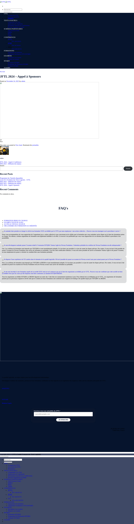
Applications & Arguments (15, 24)
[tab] (16, 220)
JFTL (10, 39)
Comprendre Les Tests (14, 22)
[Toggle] (3, 231)
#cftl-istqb (5, 399)
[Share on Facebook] (12, 143)
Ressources (11, 19)
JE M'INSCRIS (63, 420)
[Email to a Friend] (27, 143)
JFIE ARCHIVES (16, 45)
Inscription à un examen (14, 57)
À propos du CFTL (13, 15)
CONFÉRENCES (10, 37)
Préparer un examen (13, 59)
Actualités (7, 68)
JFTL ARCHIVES (16, 41)
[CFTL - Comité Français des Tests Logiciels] (5, 2)
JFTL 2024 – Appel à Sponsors (9, 185)
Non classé (2, 71)
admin (23, 81)
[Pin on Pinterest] (35, 143)
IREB (9, 34)
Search (2, 165)
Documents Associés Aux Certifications (19, 25)
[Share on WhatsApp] (4, 143)
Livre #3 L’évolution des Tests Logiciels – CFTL (15, 180)
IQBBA (10, 32)
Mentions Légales (7, 403)
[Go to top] (4, 456)
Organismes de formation (15, 52)
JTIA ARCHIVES (17, 49)
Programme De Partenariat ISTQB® (18, 64)
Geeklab (122, 451)
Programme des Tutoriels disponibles (11, 178)
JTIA (10, 47)
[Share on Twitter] (20, 143)
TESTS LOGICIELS (10, 20)
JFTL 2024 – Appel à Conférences (10, 162)
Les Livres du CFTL (13, 17)
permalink (35, 145)
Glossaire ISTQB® (13, 66)
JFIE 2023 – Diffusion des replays (10, 164)
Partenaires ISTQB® (13, 62)
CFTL (6, 14)
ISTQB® (7, 61)
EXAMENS (8, 56)
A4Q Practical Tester (13, 30)
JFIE (10, 43)
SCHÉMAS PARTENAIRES (13, 29)
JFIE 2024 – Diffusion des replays (10, 181)
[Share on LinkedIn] (43, 143)
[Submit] (8, 12)
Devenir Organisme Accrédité (16, 27)
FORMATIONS (9, 51)
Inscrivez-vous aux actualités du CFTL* (47, 411)
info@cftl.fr (5, 388)
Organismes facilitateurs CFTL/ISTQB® (19, 54)
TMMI (10, 35)
